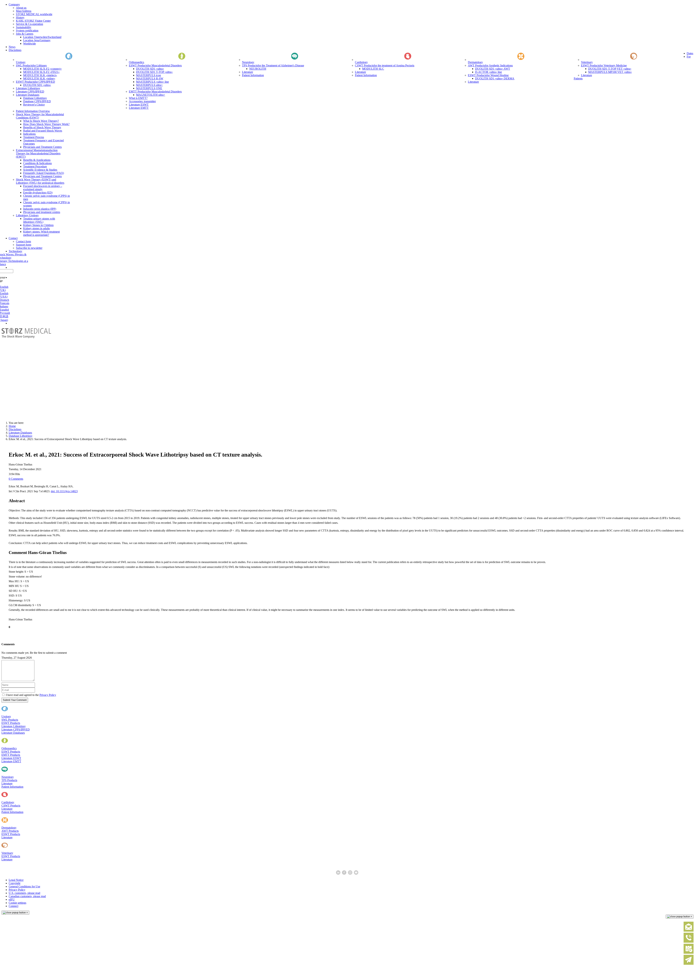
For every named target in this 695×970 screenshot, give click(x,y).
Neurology (7, 776)
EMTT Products (10, 754)
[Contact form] (689, 930)
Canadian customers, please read (27, 896)
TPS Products (9, 780)
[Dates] (689, 952)
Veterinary (7, 852)
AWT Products (10, 830)
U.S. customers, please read (24, 893)
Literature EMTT (11, 761)
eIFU (12, 899)
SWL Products (9, 719)
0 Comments (16, 478)
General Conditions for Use (24, 886)
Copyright (14, 883)
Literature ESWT (11, 758)
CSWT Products (10, 805)
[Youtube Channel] (356, 873)
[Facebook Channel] (344, 873)
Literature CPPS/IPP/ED (15, 729)
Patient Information (12, 786)
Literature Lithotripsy (13, 726)
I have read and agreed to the (31, 694)
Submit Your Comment (15, 700)
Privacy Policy (47, 694)
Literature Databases (13, 732)
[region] (347, 373)
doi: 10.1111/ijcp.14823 (64, 491)
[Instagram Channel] (350, 873)
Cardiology (7, 802)
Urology (6, 716)
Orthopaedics (9, 748)
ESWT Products (10, 723)
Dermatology (8, 827)
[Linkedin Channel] (338, 873)
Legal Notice (16, 879)
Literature (6, 783)
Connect (13, 906)
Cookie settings (17, 902)
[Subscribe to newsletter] (689, 963)
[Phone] (689, 941)
